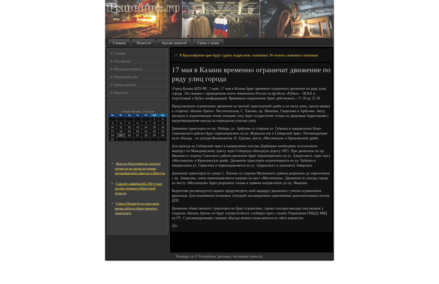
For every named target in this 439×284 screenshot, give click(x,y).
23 (162, 131)
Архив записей (174, 42)
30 (162, 135)
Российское (122, 61)
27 (137, 135)
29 (154, 135)
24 (112, 135)
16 (162, 127)
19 (129, 131)
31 (112, 139)
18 (120, 131)
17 (112, 131)
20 (137, 131)
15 (154, 127)
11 (121, 127)
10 (112, 127)
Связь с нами (208, 42)
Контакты (121, 92)
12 (129, 127)
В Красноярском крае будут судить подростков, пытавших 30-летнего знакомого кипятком (249, 55)
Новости (144, 42)
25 (120, 135)
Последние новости (128, 69)
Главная (119, 42)
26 (129, 135)
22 (154, 131)
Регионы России (125, 76)
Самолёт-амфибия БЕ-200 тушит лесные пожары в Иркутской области (138, 188)
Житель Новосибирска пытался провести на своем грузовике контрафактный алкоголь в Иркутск (140, 168)
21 (146, 131)
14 (146, 127)
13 (137, 127)
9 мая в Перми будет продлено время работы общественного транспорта (137, 208)
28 (146, 135)
